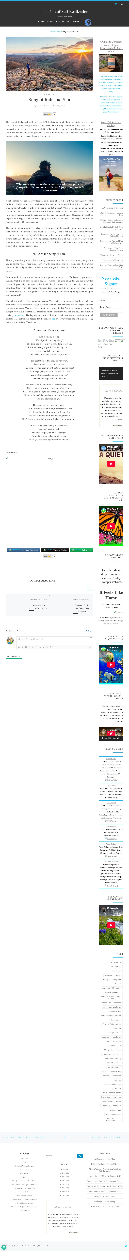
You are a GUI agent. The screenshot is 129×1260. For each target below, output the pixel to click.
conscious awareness (111, 1003)
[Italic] (22, 647)
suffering (106, 1106)
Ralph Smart (111, 785)
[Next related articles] (90, 587)
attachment (116, 967)
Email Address (107, 307)
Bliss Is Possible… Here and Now (111, 213)
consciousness (114, 1011)
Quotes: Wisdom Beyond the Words (24, 1199)
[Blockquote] (40, 647)
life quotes (109, 1050)
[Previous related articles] (84, 587)
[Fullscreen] (121, 738)
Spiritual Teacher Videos (24, 1203)
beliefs (118, 984)
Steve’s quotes (62, 1207)
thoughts (117, 1106)
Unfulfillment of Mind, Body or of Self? (111, 228)
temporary (19, 315)
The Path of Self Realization (19, 1246)
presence (117, 1076)
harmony (117, 1041)
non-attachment (114, 1063)
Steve (39, 106)
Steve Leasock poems (111, 1097)
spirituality (116, 1088)
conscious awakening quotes (111, 997)
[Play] (102, 738)
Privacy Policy (24, 1192)
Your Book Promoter (111, 861)
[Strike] (29, 647)
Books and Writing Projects (24, 1166)
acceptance (116, 962)
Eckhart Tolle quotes (112, 1024)
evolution (117, 1037)
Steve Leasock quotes (111, 1101)
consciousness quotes (111, 1016)
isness (112, 1046)
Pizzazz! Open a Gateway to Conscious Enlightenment (111, 220)
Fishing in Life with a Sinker (111, 255)
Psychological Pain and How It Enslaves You (111, 242)
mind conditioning (113, 1058)
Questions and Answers (24, 1195)
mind (119, 1054)
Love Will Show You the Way (111, 123)
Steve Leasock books (111, 1093)
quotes (118, 1080)
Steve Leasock (68, 1226)
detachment (116, 1020)
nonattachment (114, 1067)
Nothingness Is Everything (112, 260)
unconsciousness (113, 1114)
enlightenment (114, 1033)
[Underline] (26, 647)
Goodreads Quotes (117, 425)
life (53, 318)
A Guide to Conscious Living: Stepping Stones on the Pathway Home (111, 46)
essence (105, 1037)
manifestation (107, 1054)
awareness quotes (113, 975)
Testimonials (24, 1210)
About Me (24, 1158)
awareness (116, 971)
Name (102, 300)
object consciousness (111, 1071)
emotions (117, 1028)
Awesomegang (111, 826)
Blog (58, 31)
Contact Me (24, 1170)
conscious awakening (111, 992)
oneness (105, 1076)
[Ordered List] (33, 647)
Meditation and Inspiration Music (24, 1188)
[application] (111, 373)
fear (108, 1041)
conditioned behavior (111, 988)
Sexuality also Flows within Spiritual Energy (112, 235)
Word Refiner (111, 844)
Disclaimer (24, 1173)
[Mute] (118, 738)
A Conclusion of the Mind (112, 207)
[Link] (47, 647)
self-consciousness (112, 1084)
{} (50, 647)
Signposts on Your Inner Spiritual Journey (113, 249)
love (119, 1050)
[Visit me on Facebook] (116, 3)
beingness (116, 979)
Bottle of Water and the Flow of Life (111, 266)
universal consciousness (111, 1119)
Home (53, 31)
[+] (54, 647)
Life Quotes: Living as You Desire (24, 1181)
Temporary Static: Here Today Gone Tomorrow (82, 608)
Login (90, 631)
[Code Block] (43, 647)
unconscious (115, 1110)
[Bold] (19, 647)
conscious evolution (112, 1007)
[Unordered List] (36, 647)
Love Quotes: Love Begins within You (24, 1184)
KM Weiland (111, 803)
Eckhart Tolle (111, 758)
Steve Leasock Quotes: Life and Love (24, 1207)
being (105, 979)
